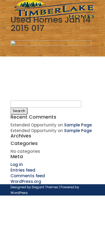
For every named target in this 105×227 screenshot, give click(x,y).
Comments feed (27, 176)
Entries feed (22, 170)
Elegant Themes (45, 187)
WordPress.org (25, 181)
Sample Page (78, 125)
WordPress (19, 192)
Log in (16, 164)
